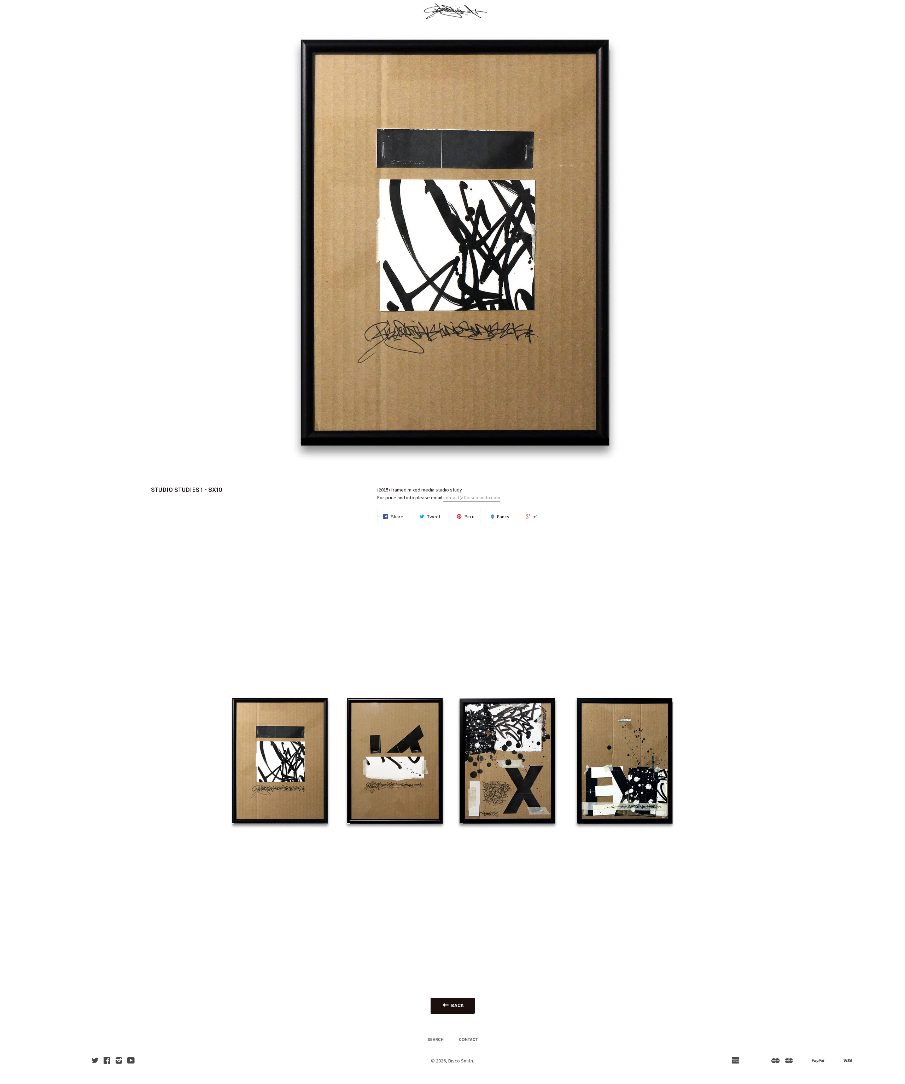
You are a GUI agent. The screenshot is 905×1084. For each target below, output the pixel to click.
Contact (468, 1039)
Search (435, 1039)
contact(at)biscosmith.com (471, 497)
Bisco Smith (460, 1061)
